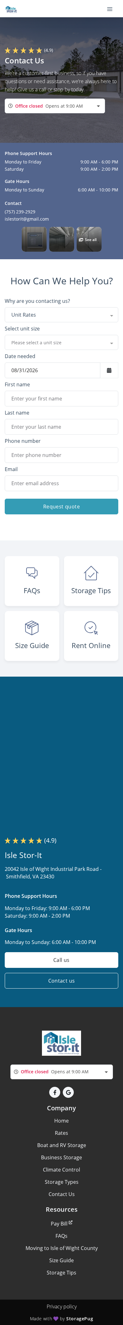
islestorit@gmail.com (27, 219)
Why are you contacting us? (37, 301)
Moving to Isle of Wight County (62, 1248)
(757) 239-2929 (20, 212)
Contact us (61, 980)
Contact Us (62, 1194)
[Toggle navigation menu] (112, 9)
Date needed (20, 356)
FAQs (61, 1235)
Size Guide (61, 1260)
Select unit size (22, 328)
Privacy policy (62, 1306)
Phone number (23, 440)
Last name (17, 412)
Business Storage (61, 1157)
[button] (34, 239)
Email (11, 469)
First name (17, 384)
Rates (61, 1132)
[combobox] (55, 106)
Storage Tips (61, 1272)
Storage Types (62, 1181)
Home (61, 1120)
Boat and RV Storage (61, 1145)
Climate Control (61, 1169)
